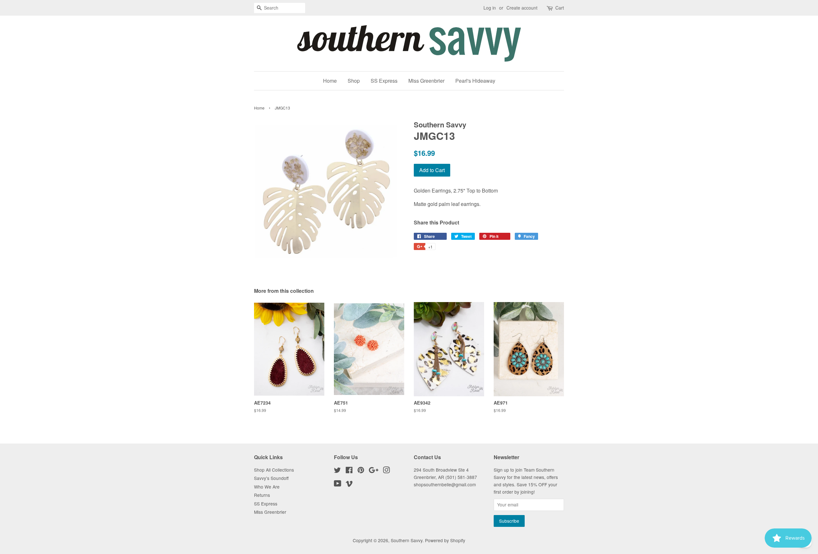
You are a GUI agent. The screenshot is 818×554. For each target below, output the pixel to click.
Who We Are (267, 486)
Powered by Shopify (445, 540)
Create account (521, 7)
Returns (262, 495)
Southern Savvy (406, 540)
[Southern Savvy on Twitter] (337, 471)
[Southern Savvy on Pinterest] (360, 471)
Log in (489, 7)
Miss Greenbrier (426, 80)
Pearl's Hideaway (475, 80)
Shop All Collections (274, 470)
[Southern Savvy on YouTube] (337, 484)
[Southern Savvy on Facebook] (349, 471)
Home (330, 80)
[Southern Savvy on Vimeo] (349, 484)
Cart (559, 7)
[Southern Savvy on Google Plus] (373, 471)
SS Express (384, 80)
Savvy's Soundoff (271, 478)
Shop (354, 80)
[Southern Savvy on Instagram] (386, 471)
